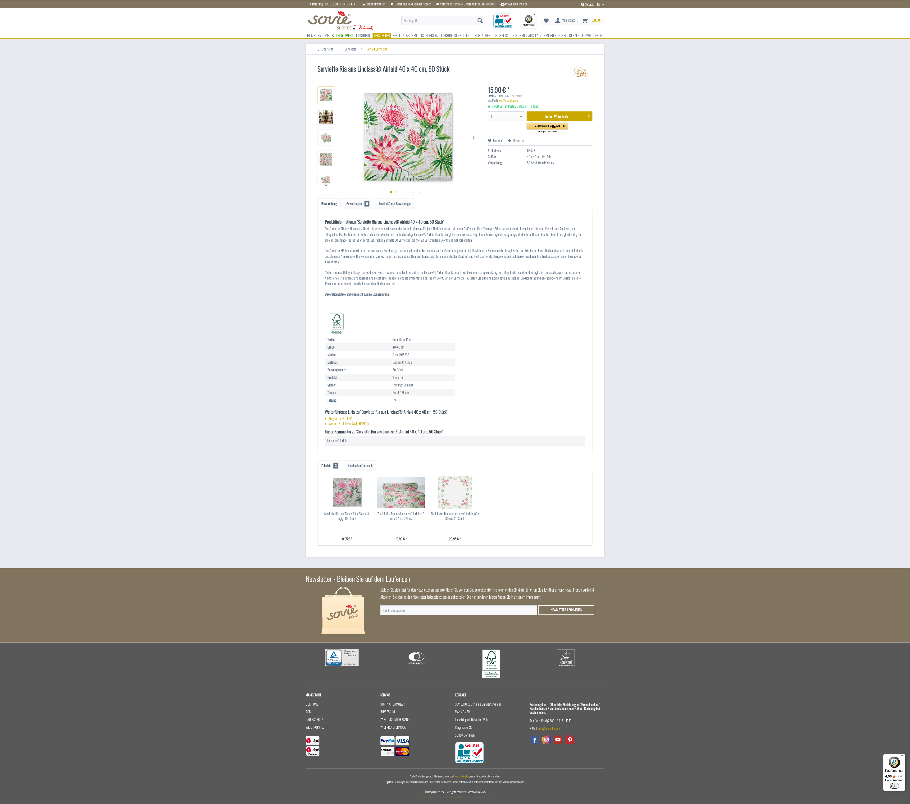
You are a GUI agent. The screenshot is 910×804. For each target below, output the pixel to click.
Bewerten (518, 140)
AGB (308, 711)
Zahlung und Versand (395, 719)
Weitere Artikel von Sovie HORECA (348, 423)
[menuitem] (443, 18)
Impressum (387, 711)
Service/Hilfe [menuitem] (592, 4)
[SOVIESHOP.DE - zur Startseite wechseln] (340, 20)
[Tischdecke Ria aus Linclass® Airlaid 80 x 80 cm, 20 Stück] (455, 492)
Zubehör (329, 465)
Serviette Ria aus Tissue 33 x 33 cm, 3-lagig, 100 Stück (347, 516)
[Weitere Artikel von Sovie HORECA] (581, 73)
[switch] (894, 786)
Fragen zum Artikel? (340, 418)
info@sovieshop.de (516, 4)
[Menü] (902, 757)
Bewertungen (357, 203)
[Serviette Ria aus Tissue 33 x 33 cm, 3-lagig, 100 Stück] (347, 492)
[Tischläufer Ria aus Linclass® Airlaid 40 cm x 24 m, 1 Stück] (401, 492)
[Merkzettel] (546, 20)
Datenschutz (314, 719)
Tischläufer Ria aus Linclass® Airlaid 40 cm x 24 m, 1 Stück (401, 516)
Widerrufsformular (393, 727)
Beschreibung (329, 203)
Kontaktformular (392, 704)
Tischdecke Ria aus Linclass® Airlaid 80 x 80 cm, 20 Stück (455, 516)
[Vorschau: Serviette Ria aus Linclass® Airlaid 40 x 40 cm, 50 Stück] (326, 95)
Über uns (312, 704)
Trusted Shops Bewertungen (395, 203)
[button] (547, 128)
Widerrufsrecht (317, 727)
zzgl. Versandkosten (508, 100)
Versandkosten (462, 776)
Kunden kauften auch (360, 465)
